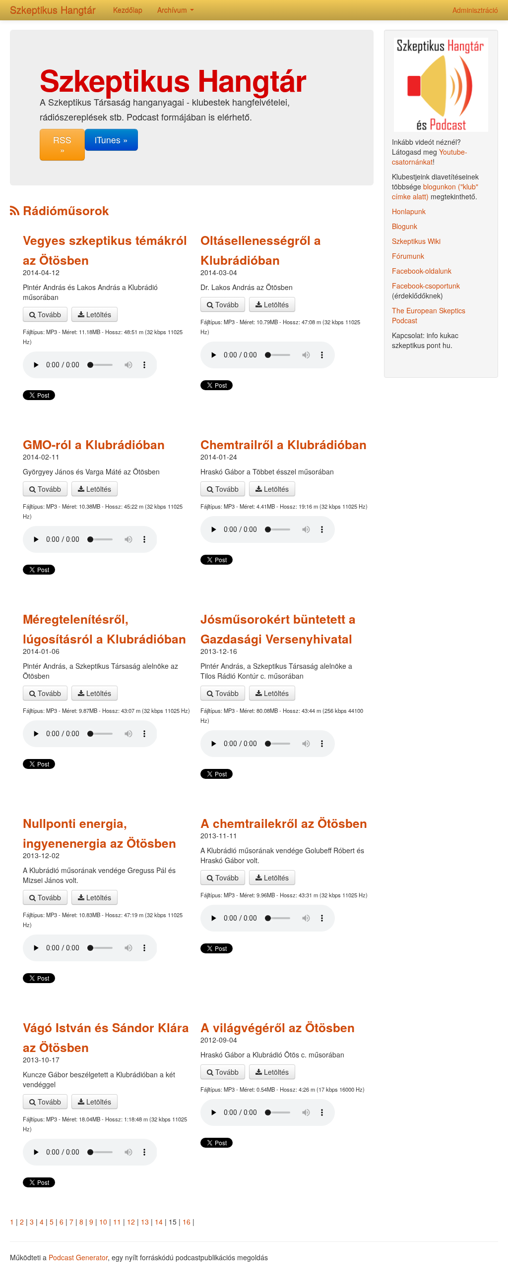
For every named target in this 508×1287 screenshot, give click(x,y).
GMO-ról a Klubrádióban (94, 444)
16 (186, 1222)
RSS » (62, 144)
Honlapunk (409, 211)
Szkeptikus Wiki (416, 241)
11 (117, 1222)
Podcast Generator (78, 1257)
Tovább (48, 314)
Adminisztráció (475, 10)
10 (103, 1222)
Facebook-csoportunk (426, 286)
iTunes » (111, 139)
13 (145, 1222)
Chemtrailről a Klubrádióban (283, 444)
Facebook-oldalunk (421, 271)
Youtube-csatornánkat (429, 157)
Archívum (173, 10)
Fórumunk (408, 256)
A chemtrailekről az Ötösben (283, 823)
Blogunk (404, 226)
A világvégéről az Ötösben (277, 1027)
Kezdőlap (127, 10)
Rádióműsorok (64, 210)
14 (159, 1222)
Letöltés (97, 314)
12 (131, 1222)
